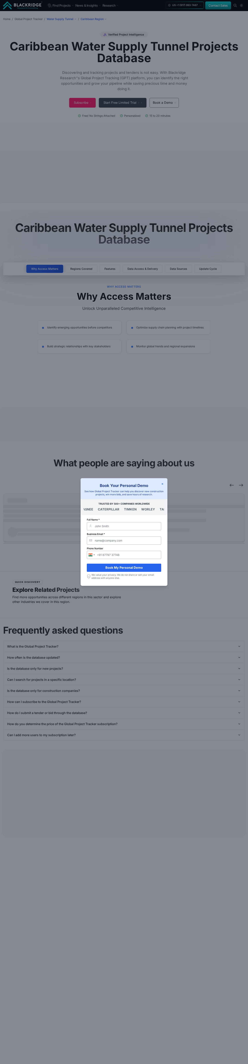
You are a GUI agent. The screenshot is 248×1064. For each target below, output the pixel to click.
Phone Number (95, 548)
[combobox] (91, 555)
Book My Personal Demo (124, 567)
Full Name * (93, 519)
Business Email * (96, 534)
